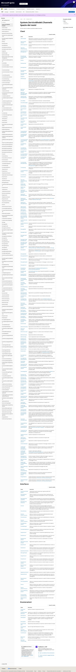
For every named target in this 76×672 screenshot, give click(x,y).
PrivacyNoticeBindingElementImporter (23, 320)
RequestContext (23, 349)
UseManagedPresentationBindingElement (23, 447)
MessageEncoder (24, 232)
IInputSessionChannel (24, 550)
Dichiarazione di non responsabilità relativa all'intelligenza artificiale (13, 671)
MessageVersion (23, 265)
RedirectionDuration (24, 326)
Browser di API (29, 19)
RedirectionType (23, 336)
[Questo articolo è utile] (63, 29)
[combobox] (7, 20)
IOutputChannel (23, 555)
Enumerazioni (66, 23)
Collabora (39, 671)
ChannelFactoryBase (24, 102)
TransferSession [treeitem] (5, 373)
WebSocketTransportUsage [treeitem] (6, 411)
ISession (22, 584)
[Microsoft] (2, 9)
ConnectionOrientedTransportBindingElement (24, 140)
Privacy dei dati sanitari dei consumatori (54, 671)
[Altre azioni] (55, 19)
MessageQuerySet (32, 165)
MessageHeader (23, 253)
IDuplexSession (23, 535)
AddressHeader (23, 38)
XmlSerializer (39, 477)
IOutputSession (23, 558)
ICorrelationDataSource (25, 529)
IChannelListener (24, 517)
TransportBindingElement (45, 139)
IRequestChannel (24, 574)
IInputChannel (23, 544)
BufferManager (23, 78)
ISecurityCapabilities (24, 581)
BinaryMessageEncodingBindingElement (24, 57)
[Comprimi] (13, 18)
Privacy (43, 671)
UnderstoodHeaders (24, 443)
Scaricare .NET (71, 11)
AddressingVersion (24, 44)
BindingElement (23, 67)
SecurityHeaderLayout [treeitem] (6, 324)
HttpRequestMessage (32, 247)
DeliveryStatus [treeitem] (4, 120)
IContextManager (24, 526)
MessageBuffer (23, 229)
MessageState (23, 621)
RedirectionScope (24, 334)
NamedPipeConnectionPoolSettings (23, 283)
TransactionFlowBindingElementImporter (23, 413)
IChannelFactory (23, 511)
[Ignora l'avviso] (74, 2)
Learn (21, 19)
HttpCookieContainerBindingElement (24, 181)
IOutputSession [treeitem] (4, 189)
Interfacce (65, 22)
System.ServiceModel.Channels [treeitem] (6, 25)
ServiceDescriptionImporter (47, 477)
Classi (65, 21)
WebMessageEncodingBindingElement (24, 463)
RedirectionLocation (24, 331)
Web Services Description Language (37, 427)
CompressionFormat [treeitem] (5, 90)
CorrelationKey (23, 167)
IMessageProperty (24, 552)
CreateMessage (37, 250)
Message (51, 198)
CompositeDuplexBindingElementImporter (24, 135)
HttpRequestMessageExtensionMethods (24, 191)
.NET (24, 19)
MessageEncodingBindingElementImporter (24, 243)
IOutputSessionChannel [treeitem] (6, 191)
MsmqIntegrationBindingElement (41, 268)
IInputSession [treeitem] (4, 178)
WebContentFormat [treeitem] (5, 401)
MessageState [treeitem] (4, 247)
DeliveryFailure (23, 615)
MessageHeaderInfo (24, 255)
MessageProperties (24, 262)
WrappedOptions (24, 476)
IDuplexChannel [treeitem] (5, 169)
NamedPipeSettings (24, 286)
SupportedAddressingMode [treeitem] (7, 353)
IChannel (22, 505)
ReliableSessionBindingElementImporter (23, 342)
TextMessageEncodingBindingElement (24, 406)
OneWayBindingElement (47, 298)
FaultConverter (23, 176)
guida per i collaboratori (27, 656)
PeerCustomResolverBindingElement (23, 304)
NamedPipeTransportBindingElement (24, 289)
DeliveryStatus (23, 617)
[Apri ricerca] (71, 9)
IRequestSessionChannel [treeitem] (6, 200)
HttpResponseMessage (36, 199)
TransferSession (23, 632)
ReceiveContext (23, 323)
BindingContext (23, 63)
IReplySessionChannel (24, 572)
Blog (35, 671)
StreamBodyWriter (24, 371)
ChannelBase (23, 100)
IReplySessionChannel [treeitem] (6, 197)
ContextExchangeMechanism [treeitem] (7, 100)
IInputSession (23, 547)
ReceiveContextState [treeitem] (5, 294)
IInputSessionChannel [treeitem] (6, 180)
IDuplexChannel (23, 532)
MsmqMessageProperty (34, 271)
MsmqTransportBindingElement (34, 269)
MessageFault (23, 249)
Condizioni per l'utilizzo (67, 671)
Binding (22, 60)
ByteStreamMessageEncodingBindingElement (24, 93)
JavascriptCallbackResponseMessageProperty (24, 217)
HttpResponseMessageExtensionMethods (24, 199)
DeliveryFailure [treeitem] (4, 118)
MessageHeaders (24, 258)
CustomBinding (23, 174)
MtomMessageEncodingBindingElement (24, 279)
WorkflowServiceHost (45, 352)
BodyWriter (23, 76)
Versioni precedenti (29, 671)
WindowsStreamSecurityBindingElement (23, 473)
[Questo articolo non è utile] (65, 29)
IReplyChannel (23, 568)
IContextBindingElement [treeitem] (6, 163)
